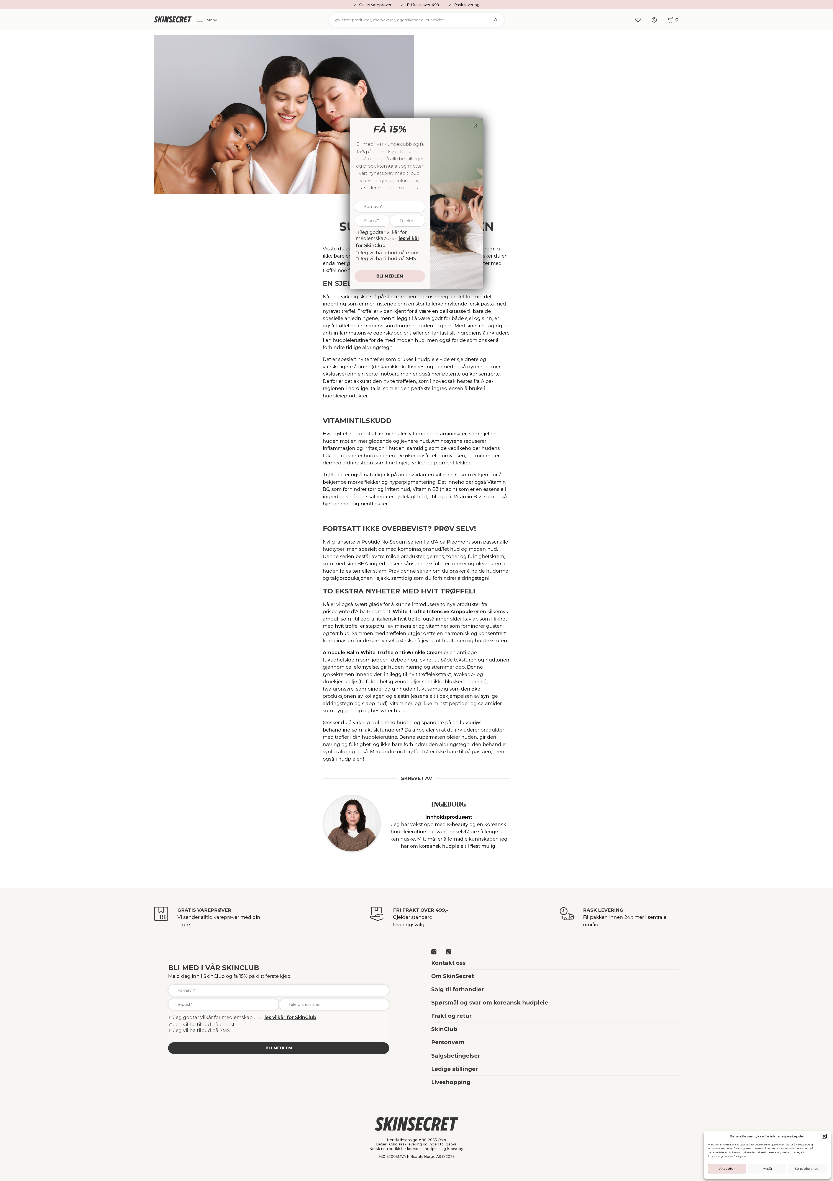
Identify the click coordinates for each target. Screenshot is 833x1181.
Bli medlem (279, 1047)
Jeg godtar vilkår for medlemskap (213, 1017)
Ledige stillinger (454, 1069)
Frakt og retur (451, 1016)
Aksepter (727, 1168)
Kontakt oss (448, 963)
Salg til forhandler (457, 989)
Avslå (767, 1168)
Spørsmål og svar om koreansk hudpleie (489, 1002)
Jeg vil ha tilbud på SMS (201, 1030)
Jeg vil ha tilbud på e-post (204, 1024)
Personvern (448, 1042)
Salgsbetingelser (455, 1055)
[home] (173, 19)
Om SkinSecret (452, 976)
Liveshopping (451, 1082)
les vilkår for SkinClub (290, 1017)
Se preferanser (807, 1168)
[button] (824, 1136)
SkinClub (444, 1029)
